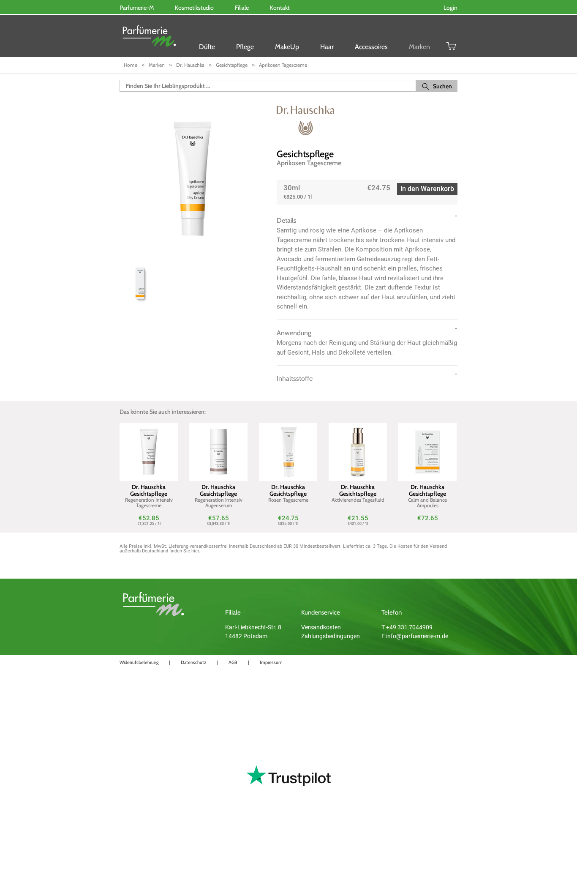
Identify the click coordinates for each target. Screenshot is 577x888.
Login (450, 7)
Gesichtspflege (305, 154)
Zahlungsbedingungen (330, 636)
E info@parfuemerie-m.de (414, 636)
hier (195, 551)
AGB (233, 662)
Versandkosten (321, 627)
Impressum (271, 662)
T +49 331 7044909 (407, 627)
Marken (419, 47)
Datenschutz (193, 662)
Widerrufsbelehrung (139, 662)
